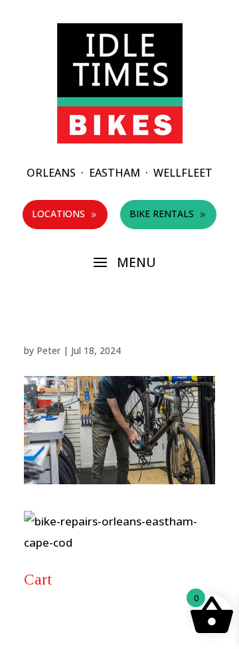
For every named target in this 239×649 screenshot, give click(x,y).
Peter (48, 350)
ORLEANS (51, 172)
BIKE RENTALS (168, 213)
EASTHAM (114, 172)
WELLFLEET (182, 172)
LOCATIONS (65, 213)
